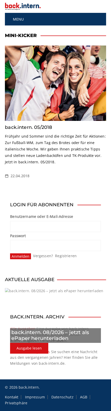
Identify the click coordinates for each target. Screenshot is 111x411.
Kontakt (11, 397)
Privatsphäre (16, 403)
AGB (83, 397)
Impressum (35, 397)
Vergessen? (43, 255)
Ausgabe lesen (29, 348)
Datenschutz (62, 397)
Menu (18, 19)
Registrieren (66, 255)
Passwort (18, 235)
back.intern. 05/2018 (28, 127)
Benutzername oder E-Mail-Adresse (41, 216)
